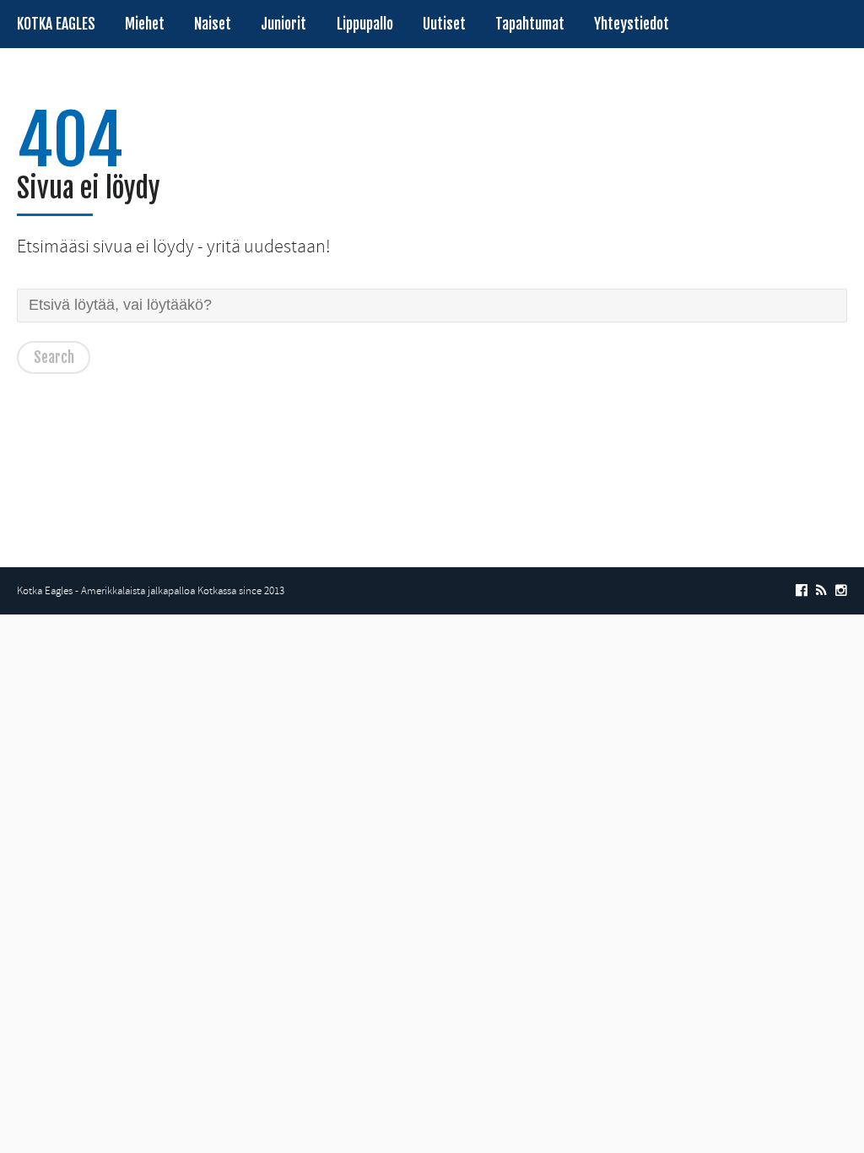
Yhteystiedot (631, 23)
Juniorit (283, 23)
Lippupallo (365, 23)
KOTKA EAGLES (56, 23)
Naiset (212, 23)
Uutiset (444, 23)
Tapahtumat (529, 23)
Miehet (145, 23)
